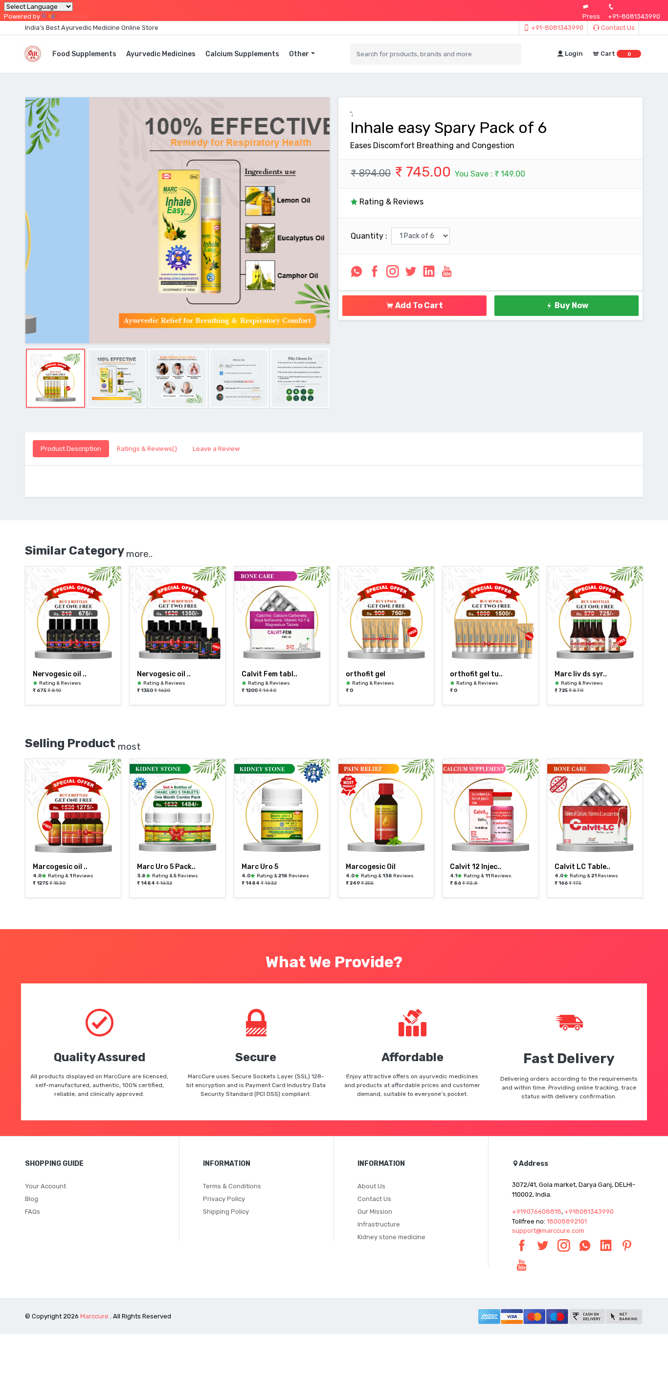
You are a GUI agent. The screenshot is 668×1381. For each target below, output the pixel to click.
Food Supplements (84, 54)
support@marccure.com (548, 1230)
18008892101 (567, 1221)
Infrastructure (378, 1224)
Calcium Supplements (242, 54)
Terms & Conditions (232, 1186)
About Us (371, 1186)
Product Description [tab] (71, 448)
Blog (31, 1199)
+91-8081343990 (556, 27)
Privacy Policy (224, 1199)
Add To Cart (418, 305)
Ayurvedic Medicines (161, 54)
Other (299, 54)
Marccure (94, 1316)
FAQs (32, 1211)
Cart (615, 53)
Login (573, 53)
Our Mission (374, 1211)
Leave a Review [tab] (216, 448)
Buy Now (570, 305)
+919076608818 (536, 1211)
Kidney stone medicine (391, 1237)
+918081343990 (589, 1211)
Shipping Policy (226, 1211)
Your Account (45, 1186)
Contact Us (617, 27)
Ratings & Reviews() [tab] (147, 448)
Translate (74, 16)
